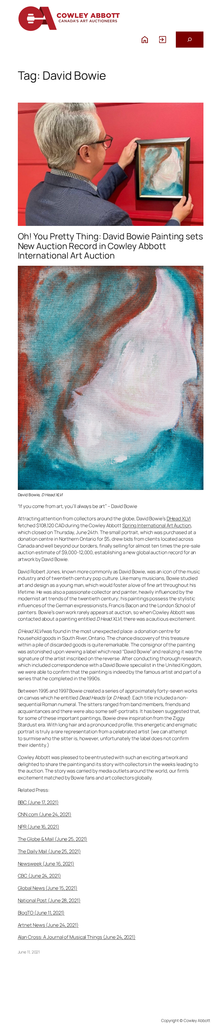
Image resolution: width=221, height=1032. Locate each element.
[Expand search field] (189, 40)
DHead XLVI (179, 518)
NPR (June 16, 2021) (38, 826)
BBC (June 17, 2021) (38, 802)
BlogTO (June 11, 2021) (41, 912)
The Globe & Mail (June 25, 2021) (52, 839)
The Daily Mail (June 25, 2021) (49, 851)
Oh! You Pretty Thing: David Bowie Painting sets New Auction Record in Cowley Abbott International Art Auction (110, 245)
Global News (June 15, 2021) (47, 888)
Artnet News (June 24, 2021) (48, 925)
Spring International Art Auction (156, 525)
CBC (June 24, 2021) (39, 875)
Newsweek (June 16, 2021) (46, 863)
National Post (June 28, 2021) (49, 900)
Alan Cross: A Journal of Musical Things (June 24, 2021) (77, 937)
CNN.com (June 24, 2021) (45, 814)
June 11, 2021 (29, 952)
